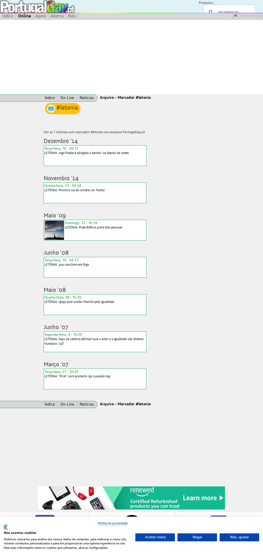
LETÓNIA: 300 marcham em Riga (66, 262)
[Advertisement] (131, 57)
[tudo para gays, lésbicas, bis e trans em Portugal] (51, 6)
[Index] (21, 98)
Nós (72, 16)
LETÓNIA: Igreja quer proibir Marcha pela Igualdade (79, 299)
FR (253, 16)
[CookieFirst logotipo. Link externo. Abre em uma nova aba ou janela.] (6, 527)
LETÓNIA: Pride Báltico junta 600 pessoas (94, 225)
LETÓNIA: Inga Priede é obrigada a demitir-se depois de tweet (86, 150)
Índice (8, 16)
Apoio (40, 16)
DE (259, 16)
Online (24, 16)
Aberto (57, 16)
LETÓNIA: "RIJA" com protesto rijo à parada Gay (77, 374)
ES (248, 16)
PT (235, 16)
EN (242, 16)
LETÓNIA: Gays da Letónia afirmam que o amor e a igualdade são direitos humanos (94, 338)
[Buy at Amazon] (131, 508)
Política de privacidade (113, 523)
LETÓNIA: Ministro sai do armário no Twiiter (74, 188)
